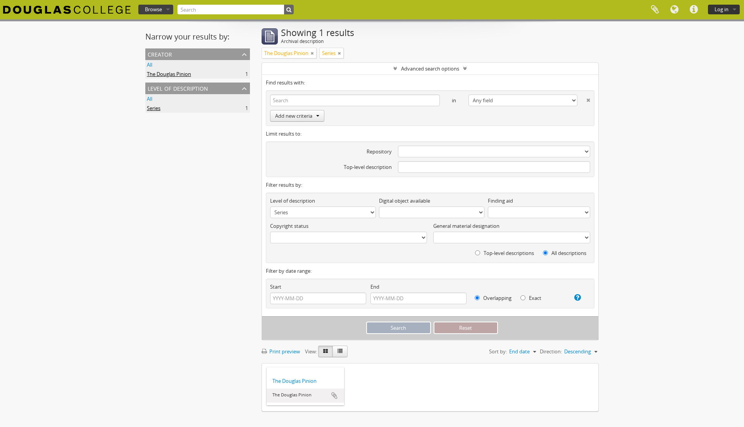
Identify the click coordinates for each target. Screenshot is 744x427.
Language (674, 9)
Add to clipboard (334, 395)
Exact (534, 297)
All (149, 64)
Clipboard (655, 9)
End (374, 286)
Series (153, 108)
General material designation (466, 225)
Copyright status (289, 225)
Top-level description (368, 167)
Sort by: (498, 351)
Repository (379, 151)
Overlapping (497, 297)
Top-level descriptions (508, 253)
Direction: (551, 351)
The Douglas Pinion (169, 74)
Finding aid (500, 200)
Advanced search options (430, 68)
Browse (153, 9)
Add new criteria (293, 115)
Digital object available (404, 200)
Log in (721, 9)
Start (275, 286)
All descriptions (568, 253)
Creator (160, 53)
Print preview (284, 351)
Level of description (178, 88)
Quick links (693, 9)
